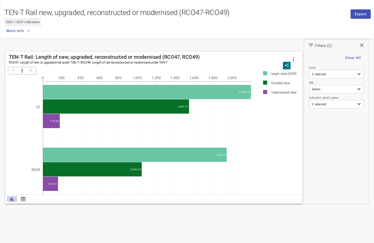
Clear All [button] (353, 58)
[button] (293, 59)
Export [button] (361, 14)
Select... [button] (317, 89)
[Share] (287, 65)
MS (311, 82)
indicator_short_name (324, 97)
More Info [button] (15, 31)
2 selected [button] (319, 74)
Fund (312, 67)
